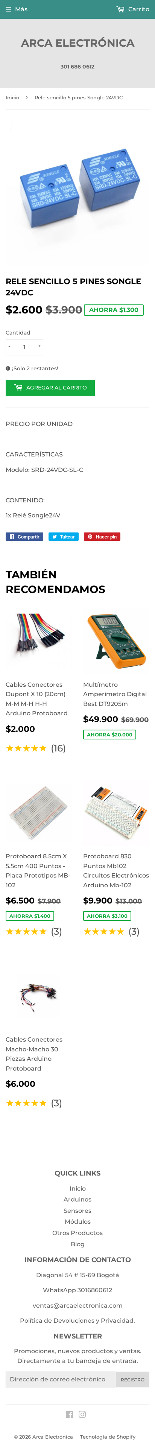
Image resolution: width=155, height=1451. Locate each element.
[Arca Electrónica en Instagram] (82, 1415)
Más (21, 9)
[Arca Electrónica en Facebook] (69, 1415)
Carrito (138, 9)
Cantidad (18, 332)
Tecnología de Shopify (107, 1437)
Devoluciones (73, 1320)
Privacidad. (118, 1320)
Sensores (77, 1210)
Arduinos (77, 1199)
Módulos (78, 1221)
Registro (132, 1380)
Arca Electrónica (77, 43)
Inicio (12, 97)
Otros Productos (77, 1233)
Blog (78, 1244)
